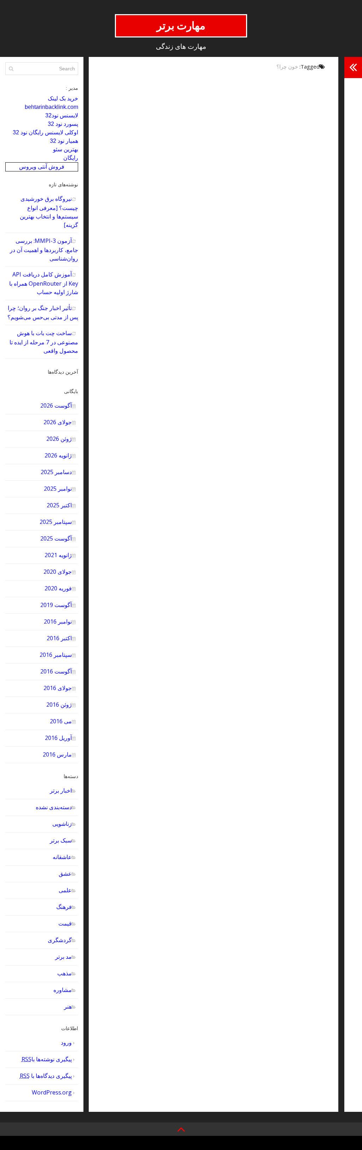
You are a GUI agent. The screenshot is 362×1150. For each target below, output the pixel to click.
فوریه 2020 (58, 588)
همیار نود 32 (64, 141)
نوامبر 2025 (58, 488)
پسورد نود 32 (63, 124)
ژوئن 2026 (59, 439)
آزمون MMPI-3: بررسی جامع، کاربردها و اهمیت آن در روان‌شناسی (44, 249)
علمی (65, 890)
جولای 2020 (57, 572)
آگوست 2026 (56, 405)
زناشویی (62, 824)
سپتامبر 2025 (56, 522)
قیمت (65, 923)
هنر (68, 1006)
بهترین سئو (65, 149)
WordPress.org (52, 1092)
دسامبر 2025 (56, 472)
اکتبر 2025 (59, 505)
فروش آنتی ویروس (41, 167)
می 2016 (61, 721)
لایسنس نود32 (61, 115)
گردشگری (60, 940)
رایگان (70, 158)
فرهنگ (64, 907)
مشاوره (62, 990)
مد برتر (63, 957)
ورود (66, 1042)
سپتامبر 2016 (56, 655)
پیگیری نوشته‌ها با (47, 1059)
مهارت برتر (181, 25)
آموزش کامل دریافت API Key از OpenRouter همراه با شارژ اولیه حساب (43, 283)
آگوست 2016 (56, 671)
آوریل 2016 (58, 738)
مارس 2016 (57, 754)
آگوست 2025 (56, 538)
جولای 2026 (57, 422)
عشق (65, 873)
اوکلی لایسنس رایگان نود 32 (45, 132)
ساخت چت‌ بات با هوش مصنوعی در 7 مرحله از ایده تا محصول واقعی (44, 342)
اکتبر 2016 (59, 638)
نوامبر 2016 (58, 621)
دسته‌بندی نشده (54, 807)
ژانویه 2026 (58, 455)
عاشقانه (62, 857)
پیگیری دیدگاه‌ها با (46, 1076)
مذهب (64, 973)
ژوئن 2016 (59, 704)
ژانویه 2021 (58, 555)
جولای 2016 (57, 688)
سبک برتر (61, 840)
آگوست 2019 (56, 605)
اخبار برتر (61, 790)
